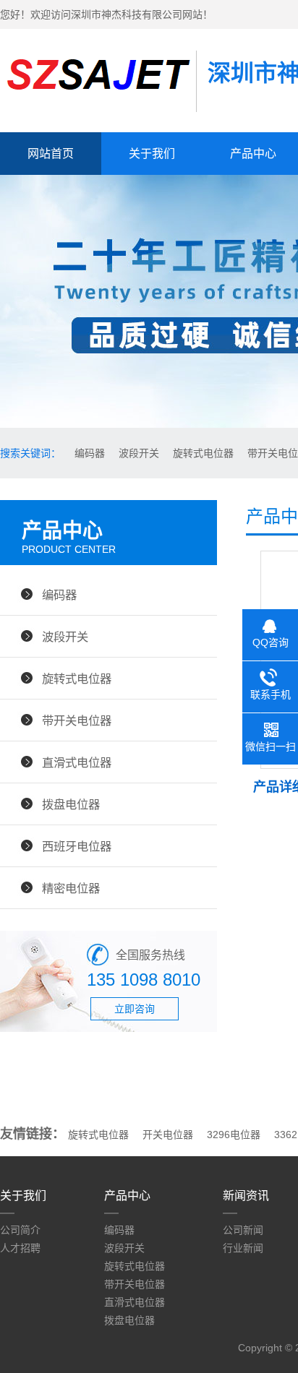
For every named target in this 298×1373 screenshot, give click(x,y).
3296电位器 (233, 1134)
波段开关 (137, 453)
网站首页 (50, 153)
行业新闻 (243, 1248)
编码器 (88, 453)
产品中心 (127, 1195)
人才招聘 (20, 1248)
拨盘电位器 (71, 804)
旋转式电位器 (202, 453)
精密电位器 (71, 888)
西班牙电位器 (76, 846)
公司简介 (20, 1230)
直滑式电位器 (76, 762)
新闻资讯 (246, 1195)
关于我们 (152, 153)
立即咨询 (134, 1009)
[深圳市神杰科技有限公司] (98, 95)
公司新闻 (243, 1230)
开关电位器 (167, 1134)
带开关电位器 (76, 720)
